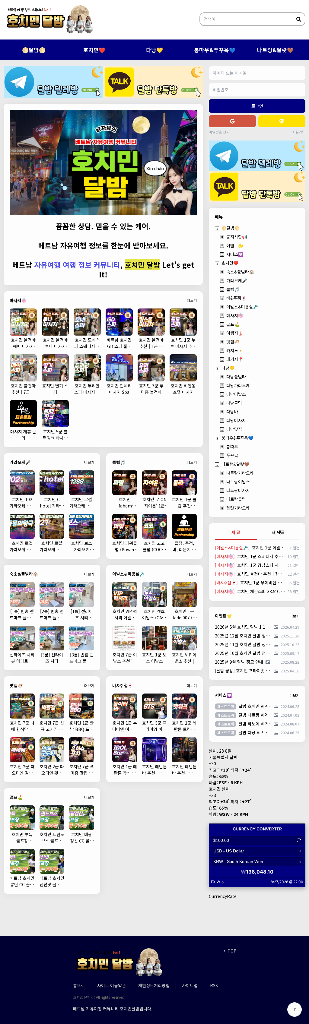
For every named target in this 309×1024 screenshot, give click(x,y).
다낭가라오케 (238, 385)
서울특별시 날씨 (223, 757)
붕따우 (232, 447)
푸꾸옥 (232, 455)
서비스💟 (234, 254)
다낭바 (232, 412)
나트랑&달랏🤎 (275, 50)
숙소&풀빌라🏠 (240, 272)
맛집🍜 (232, 342)
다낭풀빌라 (236, 377)
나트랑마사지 (238, 490)
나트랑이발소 (238, 482)
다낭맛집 (234, 429)
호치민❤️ (94, 50)
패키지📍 (234, 359)
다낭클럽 (234, 403)
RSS (214, 985)
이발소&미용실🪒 (242, 307)
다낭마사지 (236, 420)
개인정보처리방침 (154, 985)
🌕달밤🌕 (34, 50)
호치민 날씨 (219, 789)
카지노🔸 (234, 350)
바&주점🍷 (236, 298)
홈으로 (79, 985)
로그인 (257, 106)
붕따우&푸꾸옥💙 (215, 50)
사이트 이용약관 (111, 985)
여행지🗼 (234, 333)
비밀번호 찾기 (219, 132)
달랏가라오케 (238, 508)
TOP (231, 951)
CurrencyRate (223, 896)
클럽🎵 (232, 289)
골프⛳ (232, 324)
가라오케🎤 (236, 280)
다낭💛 (154, 50)
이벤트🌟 (234, 245)
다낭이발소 (236, 394)
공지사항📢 (236, 237)
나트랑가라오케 (240, 473)
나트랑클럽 (236, 499)
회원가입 (298, 132)
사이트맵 (190, 985)
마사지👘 (234, 315)
